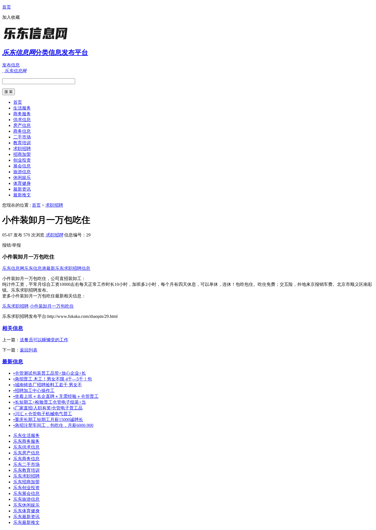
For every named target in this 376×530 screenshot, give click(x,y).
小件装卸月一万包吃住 (52, 306)
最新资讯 (22, 189)
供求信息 (22, 119)
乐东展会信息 (26, 493)
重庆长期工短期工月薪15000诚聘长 (48, 419)
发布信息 (11, 65)
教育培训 (22, 142)
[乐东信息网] (36, 40)
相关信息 (12, 328)
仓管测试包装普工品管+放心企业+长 (49, 373)
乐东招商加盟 (26, 482)
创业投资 (22, 160)
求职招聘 (22, 148)
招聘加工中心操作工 (34, 390)
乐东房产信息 (26, 453)
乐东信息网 (13, 268)
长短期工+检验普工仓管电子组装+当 (49, 402)
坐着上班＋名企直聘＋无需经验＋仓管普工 (56, 396)
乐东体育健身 (26, 510)
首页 (6, 7)
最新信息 (12, 361)
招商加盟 (22, 154)
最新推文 (22, 195)
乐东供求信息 (26, 447)
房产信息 (22, 125)
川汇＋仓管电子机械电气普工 (42, 413)
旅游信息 (22, 171)
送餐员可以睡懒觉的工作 (44, 339)
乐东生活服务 (26, 435)
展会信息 (22, 166)
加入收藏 (11, 17)
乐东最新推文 (26, 522)
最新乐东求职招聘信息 (68, 268)
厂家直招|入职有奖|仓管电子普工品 (48, 408)
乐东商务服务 (26, 441)
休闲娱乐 (22, 177)
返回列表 (28, 350)
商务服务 (22, 113)
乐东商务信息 (26, 458)
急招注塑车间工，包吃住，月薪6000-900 (53, 425)
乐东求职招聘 (15, 306)
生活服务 (22, 108)
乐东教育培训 (26, 470)
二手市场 (22, 137)
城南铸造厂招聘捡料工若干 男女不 (47, 384)
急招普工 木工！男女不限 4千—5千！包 (52, 379)
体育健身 (22, 183)
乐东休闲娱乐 (26, 505)
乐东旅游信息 (26, 499)
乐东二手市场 (26, 464)
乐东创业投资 (26, 487)
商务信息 (22, 131)
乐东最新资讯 (26, 516)
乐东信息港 (35, 268)
